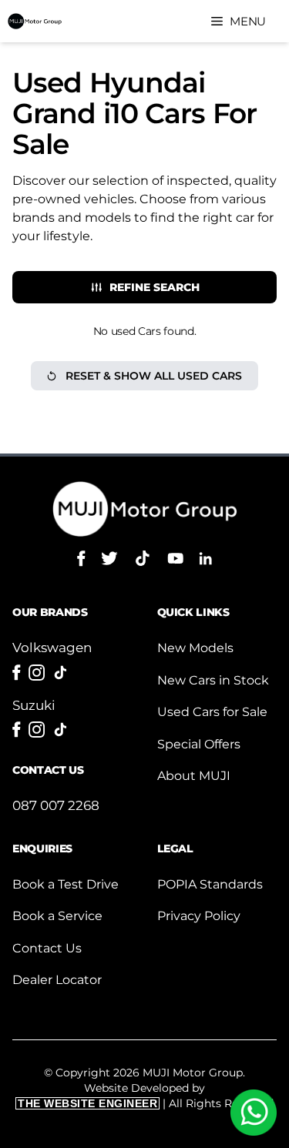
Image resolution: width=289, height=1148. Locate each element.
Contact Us (47, 948)
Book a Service (57, 916)
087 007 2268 (55, 805)
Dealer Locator (57, 979)
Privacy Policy (198, 916)
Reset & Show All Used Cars (154, 376)
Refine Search (154, 287)
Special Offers (198, 744)
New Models (195, 648)
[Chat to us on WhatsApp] (253, 1112)
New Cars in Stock (213, 680)
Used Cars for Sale (212, 712)
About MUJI (193, 775)
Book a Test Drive (65, 884)
